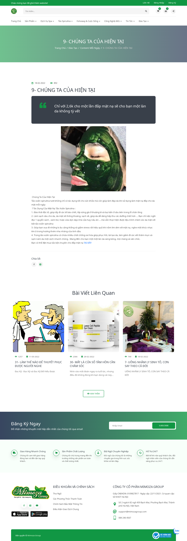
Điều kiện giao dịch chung (66, 509)
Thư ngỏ (57, 493)
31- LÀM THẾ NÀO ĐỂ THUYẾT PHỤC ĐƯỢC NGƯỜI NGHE (38, 364)
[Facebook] (34, 264)
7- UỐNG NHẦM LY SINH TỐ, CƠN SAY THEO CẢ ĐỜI (147, 364)
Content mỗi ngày (90, 47)
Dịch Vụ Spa (46, 21)
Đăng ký (172, 3)
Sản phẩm (29, 21)
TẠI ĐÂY (88, 242)
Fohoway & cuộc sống (87, 21)
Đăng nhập (159, 3)
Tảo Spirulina (64, 21)
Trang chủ (16, 21)
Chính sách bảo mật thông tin (67, 504)
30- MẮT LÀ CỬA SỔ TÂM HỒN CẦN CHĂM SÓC (92, 364)
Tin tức (129, 21)
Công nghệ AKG (112, 21)
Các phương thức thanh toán (67, 498)
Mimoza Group (34, 535)
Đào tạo (143, 21)
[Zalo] (40, 264)
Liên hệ (146, 3)
